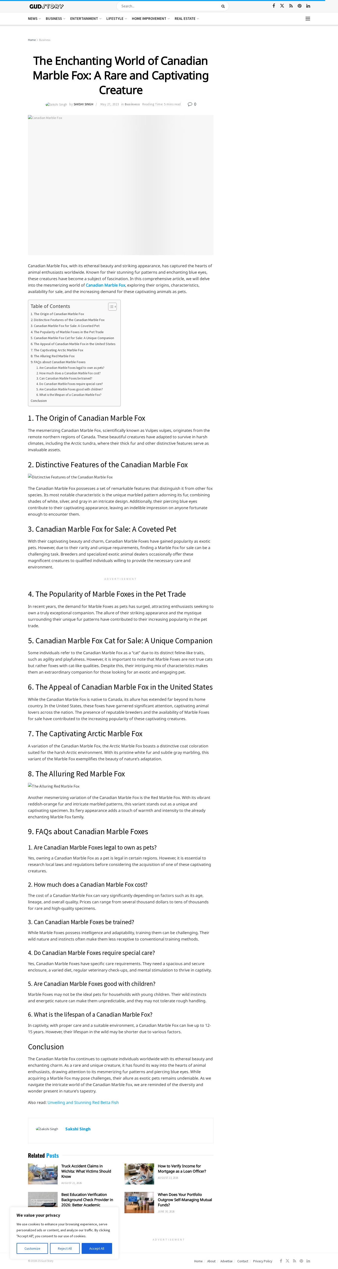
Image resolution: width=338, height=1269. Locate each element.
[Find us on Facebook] (273, 6)
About (211, 1261)
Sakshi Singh (83, 104)
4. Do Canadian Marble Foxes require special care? (69, 384)
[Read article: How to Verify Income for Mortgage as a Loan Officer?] (139, 1174)
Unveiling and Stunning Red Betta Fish (83, 1102)
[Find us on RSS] (291, 6)
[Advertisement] (267, 74)
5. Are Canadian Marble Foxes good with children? (69, 389)
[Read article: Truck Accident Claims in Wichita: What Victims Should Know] (43, 1174)
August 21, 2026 (71, 1183)
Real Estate (185, 18)
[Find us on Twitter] (282, 6)
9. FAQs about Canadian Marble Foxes (58, 362)
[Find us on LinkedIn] (308, 6)
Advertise (226, 1261)
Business (54, 18)
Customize (32, 1248)
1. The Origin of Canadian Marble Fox (57, 314)
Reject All (65, 1248)
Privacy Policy (262, 1261)
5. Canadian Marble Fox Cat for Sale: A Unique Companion (72, 338)
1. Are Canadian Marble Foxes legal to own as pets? (70, 368)
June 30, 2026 (166, 1211)
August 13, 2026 (168, 1178)
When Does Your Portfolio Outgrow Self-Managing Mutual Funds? (185, 1199)
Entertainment (84, 18)
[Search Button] (224, 6)
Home (32, 40)
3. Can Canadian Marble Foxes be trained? (64, 378)
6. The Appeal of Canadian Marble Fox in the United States (73, 344)
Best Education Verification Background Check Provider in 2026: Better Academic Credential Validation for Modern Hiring (87, 1205)
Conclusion (39, 400)
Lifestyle (114, 18)
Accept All (96, 1248)
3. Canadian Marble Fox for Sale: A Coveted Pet (65, 326)
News (32, 18)
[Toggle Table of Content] (110, 306)
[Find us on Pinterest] (299, 6)
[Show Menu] (308, 18)
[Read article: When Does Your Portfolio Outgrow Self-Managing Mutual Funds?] (139, 1202)
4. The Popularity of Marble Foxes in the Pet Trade (67, 332)
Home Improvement (149, 18)
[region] (64, 1233)
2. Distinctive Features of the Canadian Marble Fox (67, 320)
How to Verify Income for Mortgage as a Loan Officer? (182, 1168)
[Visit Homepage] (47, 6)
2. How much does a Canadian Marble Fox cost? (68, 373)
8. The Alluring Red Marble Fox (52, 356)
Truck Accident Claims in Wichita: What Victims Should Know (86, 1171)
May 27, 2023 (109, 104)
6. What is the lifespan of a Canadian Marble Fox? (68, 395)
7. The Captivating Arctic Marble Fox (57, 350)
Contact (242, 1261)
